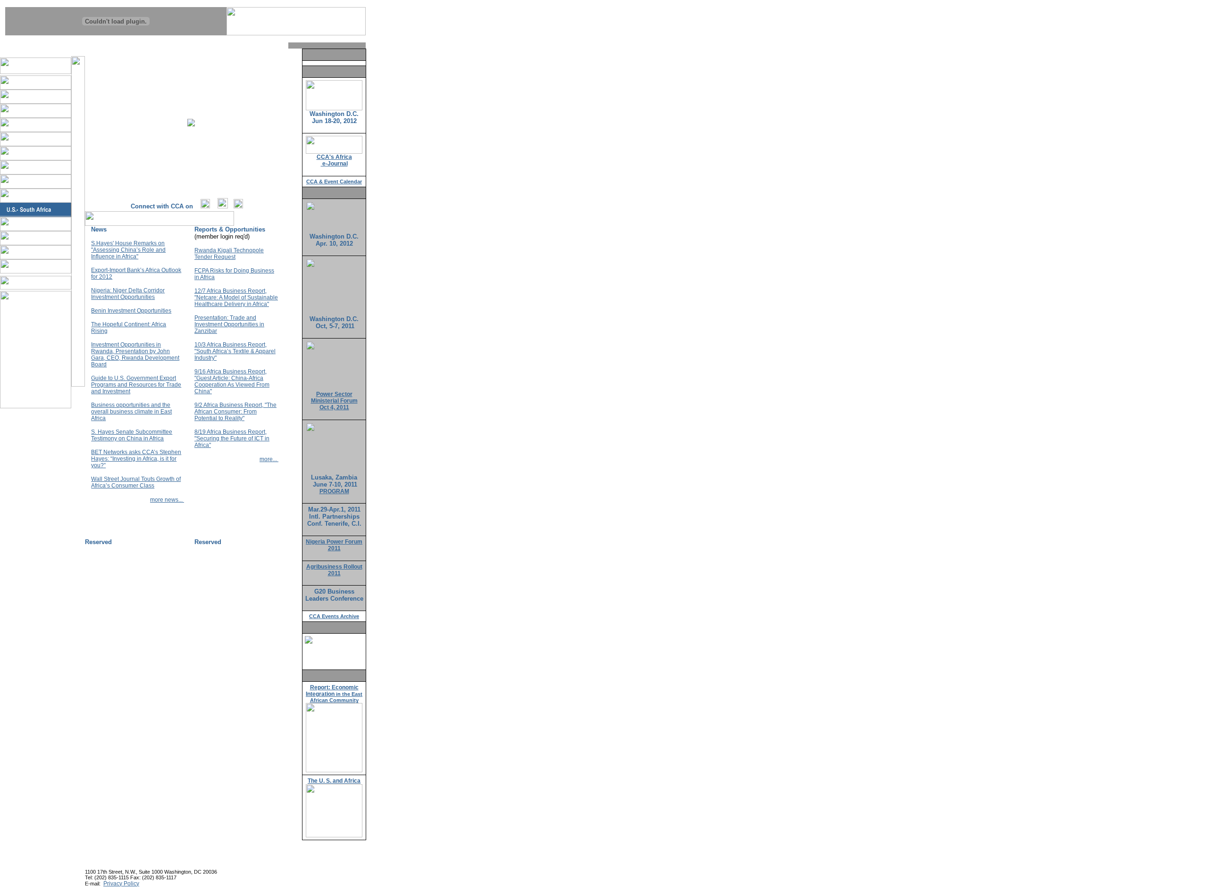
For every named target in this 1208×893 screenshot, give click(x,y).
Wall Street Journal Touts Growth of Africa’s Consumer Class (136, 482)
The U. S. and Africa (334, 780)
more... (269, 459)
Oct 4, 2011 (334, 407)
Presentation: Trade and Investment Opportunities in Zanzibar (229, 324)
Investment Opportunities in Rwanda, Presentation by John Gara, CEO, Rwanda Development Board (135, 354)
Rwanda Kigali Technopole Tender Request (229, 253)
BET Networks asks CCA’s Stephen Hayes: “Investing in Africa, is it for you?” (136, 459)
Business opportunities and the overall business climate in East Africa (131, 412)
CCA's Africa (334, 157)
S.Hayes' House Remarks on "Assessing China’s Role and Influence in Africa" (128, 250)
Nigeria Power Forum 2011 (334, 545)
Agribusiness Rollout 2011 (334, 570)
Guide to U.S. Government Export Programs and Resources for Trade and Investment (136, 385)
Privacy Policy (121, 883)
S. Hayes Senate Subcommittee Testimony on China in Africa (131, 435)
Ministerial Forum (334, 400)
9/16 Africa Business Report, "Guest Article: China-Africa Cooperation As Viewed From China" (231, 381)
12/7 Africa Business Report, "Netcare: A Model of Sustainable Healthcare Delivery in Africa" (236, 297)
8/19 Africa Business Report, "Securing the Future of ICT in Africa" (231, 438)
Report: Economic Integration (334, 693)
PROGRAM (334, 491)
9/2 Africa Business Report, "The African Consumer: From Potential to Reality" (235, 412)
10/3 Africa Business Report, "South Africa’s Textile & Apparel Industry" (235, 351)
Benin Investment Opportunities (131, 310)
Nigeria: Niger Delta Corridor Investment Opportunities (128, 293)
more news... (167, 499)
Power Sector (334, 394)
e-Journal (334, 163)
